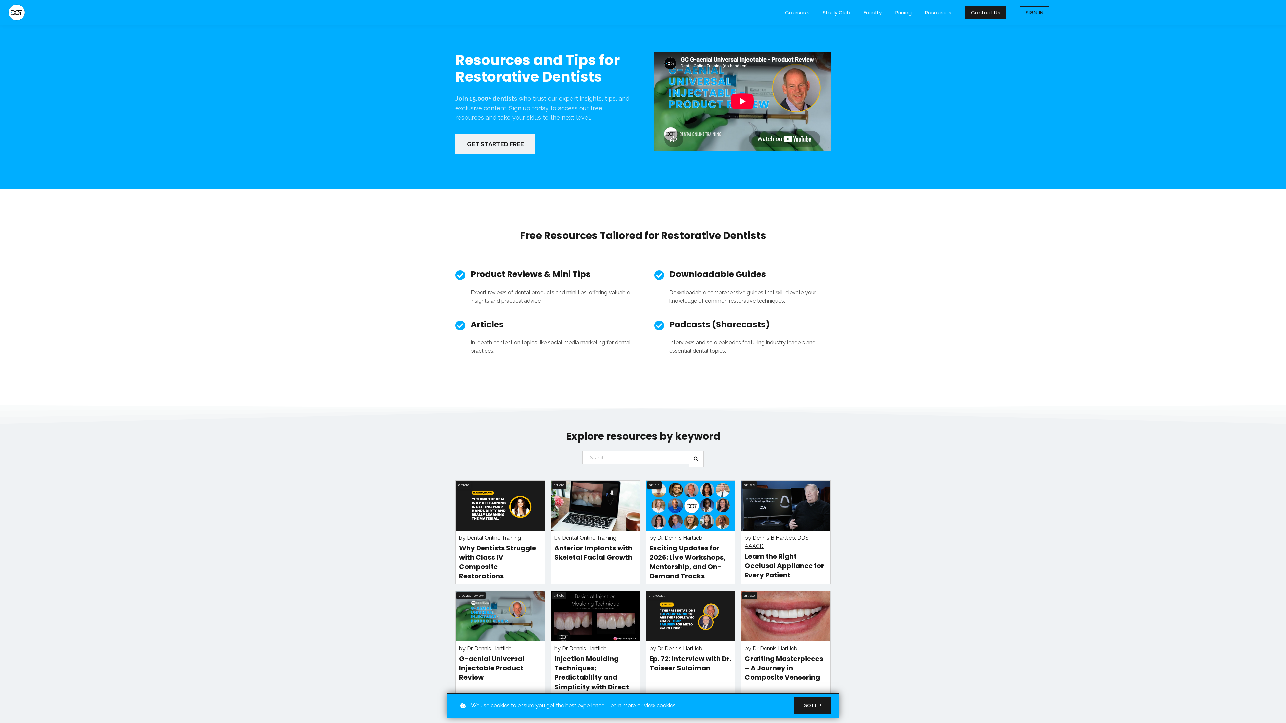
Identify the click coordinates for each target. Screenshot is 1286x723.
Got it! (812, 705)
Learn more (621, 705)
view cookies (660, 705)
